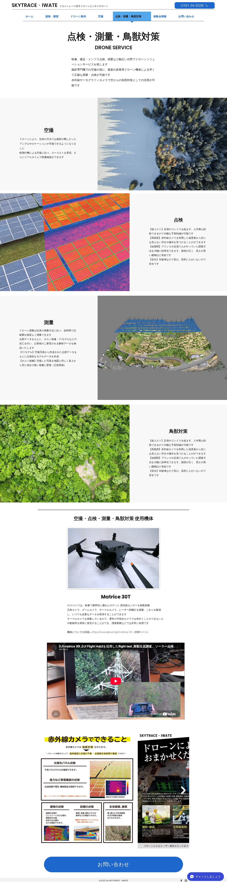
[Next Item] (183, 790)
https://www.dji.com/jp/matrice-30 (112, 632)
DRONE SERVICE (113, 47)
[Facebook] (181, 880)
